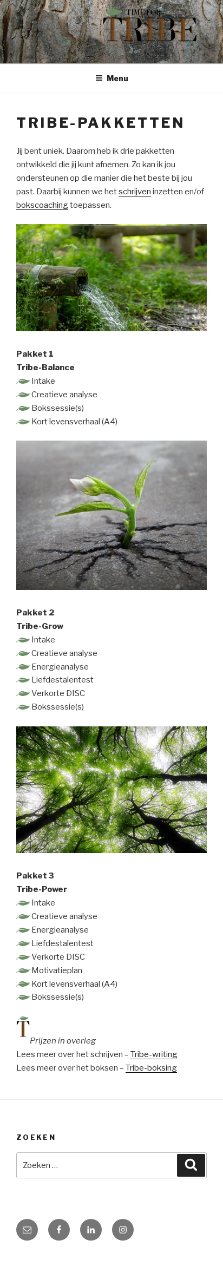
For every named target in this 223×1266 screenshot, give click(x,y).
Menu (117, 78)
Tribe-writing (154, 1054)
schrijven (135, 191)
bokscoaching (42, 205)
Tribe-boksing (151, 1068)
